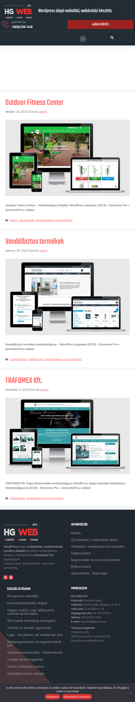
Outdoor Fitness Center (34, 102)
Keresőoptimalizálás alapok (27, 603)
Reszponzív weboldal (22, 596)
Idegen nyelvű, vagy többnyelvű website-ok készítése (30, 612)
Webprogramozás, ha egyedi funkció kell (34, 643)
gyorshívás (18, 22)
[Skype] (11, 577)
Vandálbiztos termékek (34, 241)
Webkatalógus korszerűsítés (54, 220)
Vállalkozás (35, 359)
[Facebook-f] (5, 577)
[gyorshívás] (5, 24)
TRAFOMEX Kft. (23, 380)
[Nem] (130, 692)
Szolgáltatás (18, 359)
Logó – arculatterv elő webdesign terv (35, 635)
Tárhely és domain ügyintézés (29, 628)
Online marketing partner (25, 666)
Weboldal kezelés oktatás (26, 674)
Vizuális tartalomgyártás (25, 659)
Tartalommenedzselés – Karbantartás (35, 652)
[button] (83, 39)
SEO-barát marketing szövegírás (31, 621)
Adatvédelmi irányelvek (77, 696)
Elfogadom (53, 696)
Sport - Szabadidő (22, 220)
